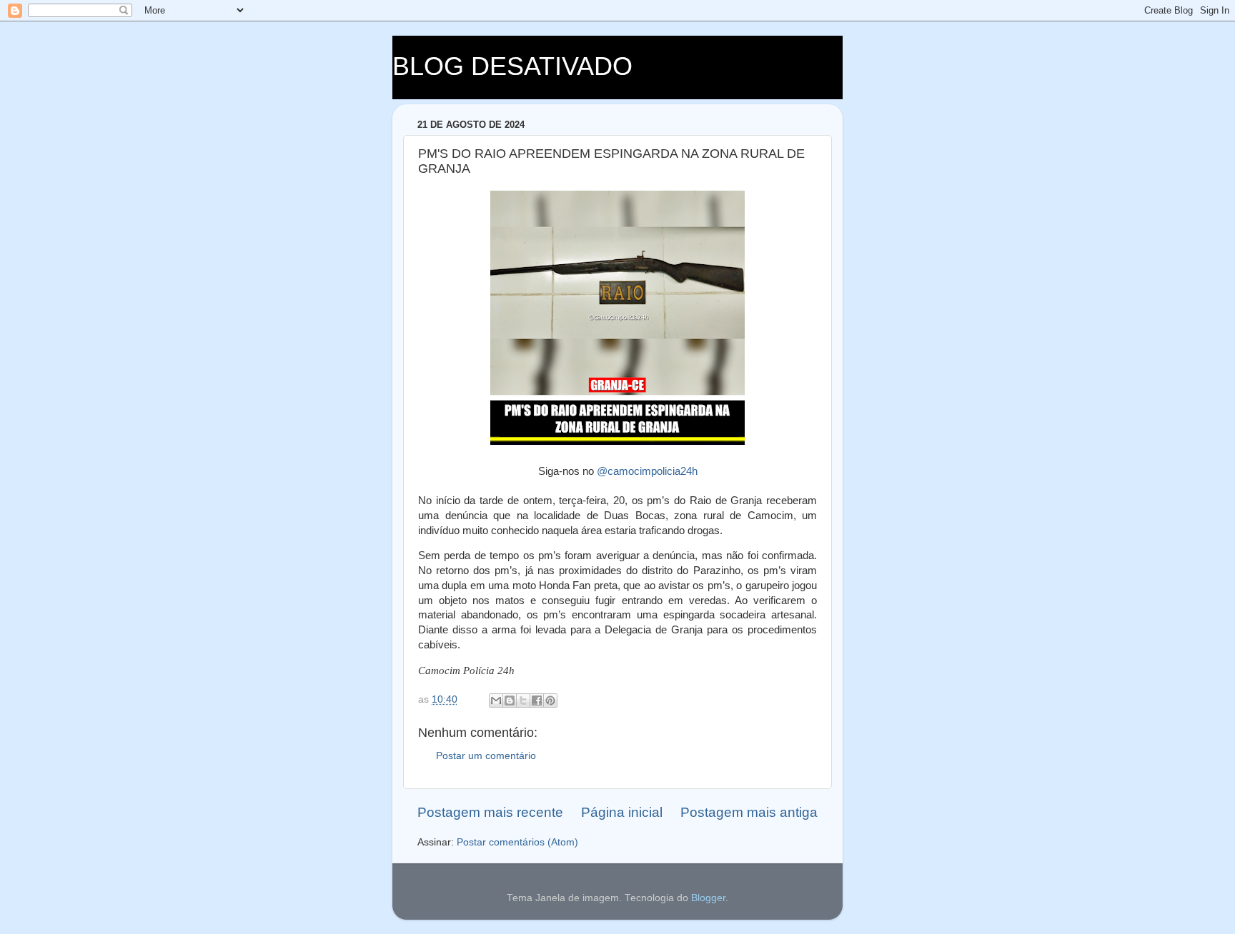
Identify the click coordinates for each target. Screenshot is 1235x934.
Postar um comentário (486, 755)
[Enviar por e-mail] (496, 700)
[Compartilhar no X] (523, 700)
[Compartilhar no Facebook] (537, 700)
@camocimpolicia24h (647, 471)
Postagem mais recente (490, 812)
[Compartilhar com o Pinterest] (550, 700)
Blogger (708, 898)
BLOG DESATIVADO (512, 66)
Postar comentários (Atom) (517, 842)
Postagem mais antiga (749, 812)
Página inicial (622, 812)
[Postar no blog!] (509, 700)
